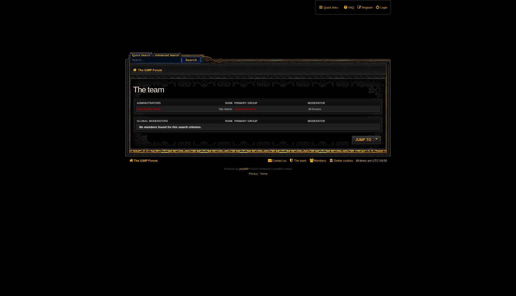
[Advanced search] (167, 54)
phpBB (243, 168)
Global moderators (152, 121)
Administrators (149, 103)
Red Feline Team (149, 109)
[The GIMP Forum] (171, 28)
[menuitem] (381, 7)
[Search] (191, 59)
